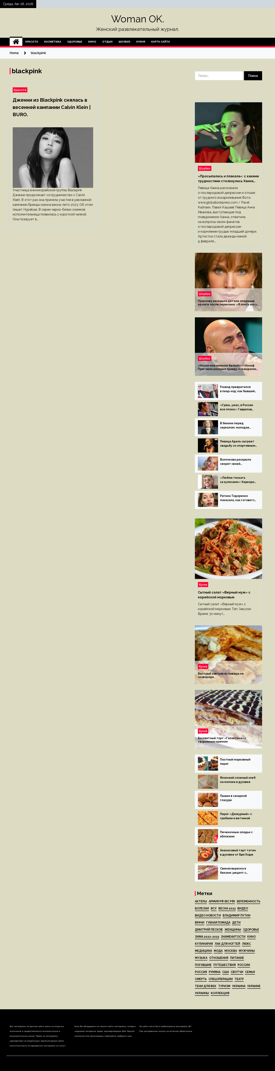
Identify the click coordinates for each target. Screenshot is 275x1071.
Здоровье (74, 41)
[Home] (16, 42)
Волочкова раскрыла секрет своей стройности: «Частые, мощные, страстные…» (237, 462)
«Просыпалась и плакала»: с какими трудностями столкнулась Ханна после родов (228, 179)
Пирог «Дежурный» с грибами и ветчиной (236, 816)
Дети (236, 922)
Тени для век (205, 986)
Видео (242, 908)
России (244, 965)
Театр (239, 979)
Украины (202, 993)
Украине (254, 986)
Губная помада (218, 922)
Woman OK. (137, 19)
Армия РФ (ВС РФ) (222, 901)
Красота (31, 41)
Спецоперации (221, 979)
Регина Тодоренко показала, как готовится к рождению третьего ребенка (238, 498)
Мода (218, 950)
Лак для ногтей (227, 943)
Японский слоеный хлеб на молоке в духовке (237, 780)
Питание (237, 957)
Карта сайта (160, 41)
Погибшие (203, 965)
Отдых (107, 41)
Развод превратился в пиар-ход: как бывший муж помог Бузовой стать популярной (237, 389)
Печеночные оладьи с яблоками (236, 834)
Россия (201, 972)
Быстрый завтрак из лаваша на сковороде (221, 675)
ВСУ (214, 908)
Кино (92, 41)
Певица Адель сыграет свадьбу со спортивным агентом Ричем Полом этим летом (237, 444)
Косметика (52, 41)
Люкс (246, 943)
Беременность (248, 901)
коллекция (220, 993)
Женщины (232, 929)
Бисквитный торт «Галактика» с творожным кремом (222, 740)
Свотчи (237, 972)
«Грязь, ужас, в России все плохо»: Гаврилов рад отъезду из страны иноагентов (237, 407)
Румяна (214, 972)
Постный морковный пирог (235, 761)
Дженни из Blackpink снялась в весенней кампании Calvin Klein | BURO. (52, 107)
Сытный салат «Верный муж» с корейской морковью (224, 594)
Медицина (203, 950)
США (225, 972)
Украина (238, 986)
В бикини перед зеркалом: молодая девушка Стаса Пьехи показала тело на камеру (236, 426)
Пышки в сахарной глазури (233, 798)
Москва (230, 950)
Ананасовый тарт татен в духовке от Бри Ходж (238, 852)
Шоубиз (124, 41)
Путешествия (224, 965)
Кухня (140, 41)
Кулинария (204, 943)
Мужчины (247, 950)
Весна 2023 (227, 908)
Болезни (202, 908)
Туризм (224, 986)
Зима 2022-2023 (207, 936)
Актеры (201, 901)
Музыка (201, 957)
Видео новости (208, 915)
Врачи (199, 922)
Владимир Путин (236, 915)
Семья (250, 972)
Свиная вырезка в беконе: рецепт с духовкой (233, 871)
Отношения (218, 957)
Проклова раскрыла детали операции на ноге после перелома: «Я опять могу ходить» (227, 302)
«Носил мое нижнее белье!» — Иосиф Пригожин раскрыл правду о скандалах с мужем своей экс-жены (227, 367)
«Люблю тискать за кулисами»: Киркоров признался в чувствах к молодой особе (238, 480)
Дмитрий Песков (209, 929)
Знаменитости (233, 936)
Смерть (201, 979)
